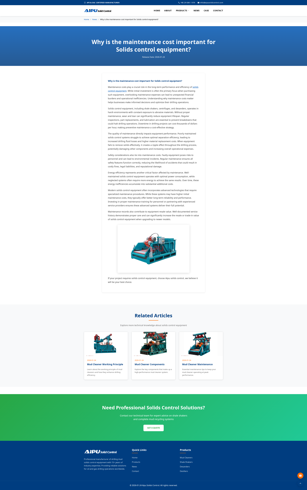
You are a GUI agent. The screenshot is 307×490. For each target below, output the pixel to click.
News (94, 19)
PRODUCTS (181, 10)
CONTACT (218, 10)
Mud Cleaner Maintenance (197, 364)
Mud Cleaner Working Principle (105, 364)
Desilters (184, 471)
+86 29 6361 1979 (188, 2)
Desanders (185, 466)
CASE (206, 10)
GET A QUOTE (153, 428)
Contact (135, 471)
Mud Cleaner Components (150, 364)
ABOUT (168, 10)
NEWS (197, 10)
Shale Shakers (186, 462)
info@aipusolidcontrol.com (211, 2)
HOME (157, 10)
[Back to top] (300, 483)
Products (136, 462)
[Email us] (300, 476)
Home (86, 19)
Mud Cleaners (186, 457)
